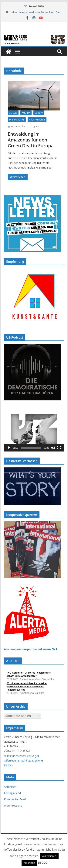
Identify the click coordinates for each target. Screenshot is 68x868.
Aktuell (13, 113)
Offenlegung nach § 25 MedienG (23, 760)
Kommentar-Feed (15, 799)
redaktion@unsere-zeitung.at (21, 756)
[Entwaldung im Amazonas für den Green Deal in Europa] (34, 95)
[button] (34, 429)
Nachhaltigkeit (37, 119)
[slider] (31, 448)
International (16, 119)
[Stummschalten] (53, 448)
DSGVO (8, 765)
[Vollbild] (59, 448)
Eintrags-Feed (12, 793)
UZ (37, 126)
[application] (34, 428)
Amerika (26, 113)
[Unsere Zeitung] (34, 35)
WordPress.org (13, 805)
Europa (39, 113)
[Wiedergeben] (9, 448)
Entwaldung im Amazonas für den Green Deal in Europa (31, 140)
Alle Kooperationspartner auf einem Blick (31, 649)
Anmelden (10, 787)
